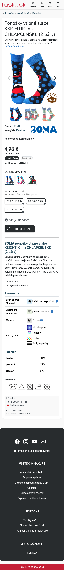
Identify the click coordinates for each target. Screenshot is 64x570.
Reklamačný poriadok (32, 493)
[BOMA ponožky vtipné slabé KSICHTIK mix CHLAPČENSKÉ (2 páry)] (9, 179)
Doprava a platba (32, 477)
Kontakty (32, 552)
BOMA (16, 126)
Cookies (32, 487)
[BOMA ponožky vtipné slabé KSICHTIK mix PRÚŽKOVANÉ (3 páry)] (32, 179)
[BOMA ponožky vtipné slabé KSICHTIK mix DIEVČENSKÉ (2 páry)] (20, 179)
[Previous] (9, 78)
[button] (42, 5)
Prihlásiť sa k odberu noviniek (34, 450)
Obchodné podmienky (32, 472)
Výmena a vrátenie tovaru (32, 498)
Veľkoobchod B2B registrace (32, 530)
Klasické (20, 130)
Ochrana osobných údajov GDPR (32, 482)
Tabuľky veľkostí (32, 520)
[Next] (54, 78)
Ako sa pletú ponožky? (32, 525)
